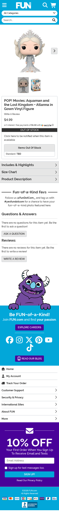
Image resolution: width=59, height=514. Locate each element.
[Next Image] (54, 51)
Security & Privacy (12, 397)
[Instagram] (19, 340)
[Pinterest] (39, 340)
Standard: (11, 154)
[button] (53, 5)
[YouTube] (48, 340)
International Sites (13, 404)
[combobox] (26, 20)
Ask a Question (14, 233)
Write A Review (12, 114)
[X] (29, 340)
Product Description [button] (16, 179)
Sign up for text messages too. (26, 467)
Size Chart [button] (9, 172)
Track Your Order (16, 383)
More (5, 418)
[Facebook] (9, 340)
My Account (13, 376)
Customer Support (13, 390)
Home (10, 369)
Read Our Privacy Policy (29, 480)
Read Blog (31, 358)
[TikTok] (30, 348)
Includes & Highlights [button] (18, 165)
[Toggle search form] (45, 5)
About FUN (8, 411)
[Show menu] (4, 5)
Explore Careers (29, 327)
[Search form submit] (54, 20)
